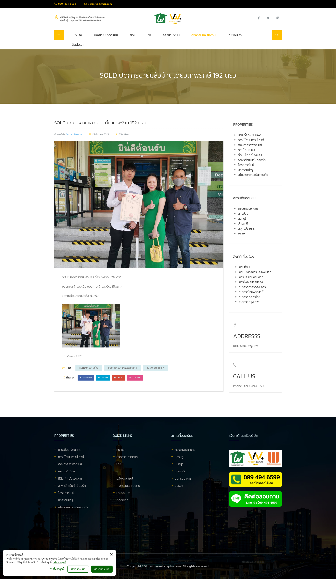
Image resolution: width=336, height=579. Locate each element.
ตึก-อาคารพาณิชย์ (250, 145)
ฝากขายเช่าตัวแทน (106, 35)
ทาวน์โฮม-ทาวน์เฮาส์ (251, 140)
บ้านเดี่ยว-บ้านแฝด (249, 135)
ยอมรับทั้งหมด (101, 569)
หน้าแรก (77, 35)
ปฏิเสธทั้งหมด (78, 569)
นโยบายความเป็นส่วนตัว (253, 174)
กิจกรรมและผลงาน (203, 35)
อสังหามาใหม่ (171, 35)
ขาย (132, 35)
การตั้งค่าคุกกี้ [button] (57, 569)
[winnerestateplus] (168, 18)
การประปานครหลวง (251, 277)
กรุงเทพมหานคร (248, 208)
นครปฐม (243, 213)
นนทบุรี (242, 218)
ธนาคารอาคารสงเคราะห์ (254, 287)
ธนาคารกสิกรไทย (249, 297)
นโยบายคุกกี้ (59, 562)
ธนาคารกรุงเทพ (249, 301)
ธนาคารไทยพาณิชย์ (251, 292)
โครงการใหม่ (246, 164)
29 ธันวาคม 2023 (100, 134)
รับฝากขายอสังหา (155, 368)
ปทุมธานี (243, 223)
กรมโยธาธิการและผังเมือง (255, 272)
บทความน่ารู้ (245, 170)
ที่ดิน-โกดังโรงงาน (250, 155)
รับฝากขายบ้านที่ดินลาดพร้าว (122, 368)
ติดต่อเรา (78, 44)
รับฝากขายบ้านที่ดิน (88, 368)
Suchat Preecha (74, 134)
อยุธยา (242, 233)
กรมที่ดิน (244, 267)
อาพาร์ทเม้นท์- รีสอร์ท (252, 160)
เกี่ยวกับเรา (235, 35)
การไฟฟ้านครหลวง (251, 282)
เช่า (149, 35)
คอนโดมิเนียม (246, 149)
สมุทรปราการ (246, 228)
